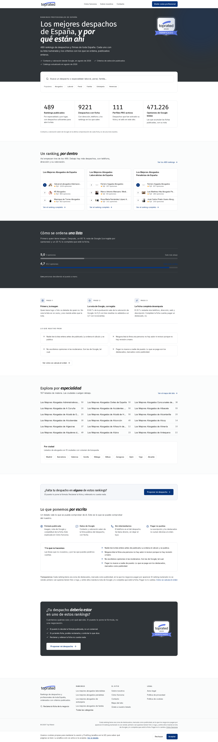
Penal (80, 86)
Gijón (131, 457)
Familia (89, 86)
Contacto (120, 4)
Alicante (151, 457)
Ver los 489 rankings (166, 162)
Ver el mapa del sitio (166, 393)
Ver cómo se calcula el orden (55, 363)
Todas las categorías (84, 710)
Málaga (97, 457)
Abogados (59, 86)
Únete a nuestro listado (121, 707)
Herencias (113, 86)
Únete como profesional (165, 4)
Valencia (74, 457)
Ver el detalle (92, 738)
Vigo (141, 457)
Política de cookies (155, 699)
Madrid (49, 457)
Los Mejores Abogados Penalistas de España (147, 173)
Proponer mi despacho (157, 492)
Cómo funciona (90, 4)
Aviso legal (151, 691)
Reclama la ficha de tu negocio (56, 706)
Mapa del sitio (117, 703)
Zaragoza (120, 457)
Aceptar (172, 736)
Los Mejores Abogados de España (60, 172)
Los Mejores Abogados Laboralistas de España (101, 173)
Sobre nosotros (106, 4)
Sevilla (86, 457)
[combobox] (109, 78)
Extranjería (100, 86)
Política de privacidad (156, 695)
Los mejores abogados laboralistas (90, 691)
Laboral (70, 86)
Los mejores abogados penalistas (90, 695)
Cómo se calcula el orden (167, 580)
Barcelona (61, 457)
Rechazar (159, 736)
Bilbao (108, 457)
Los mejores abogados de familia (90, 706)
